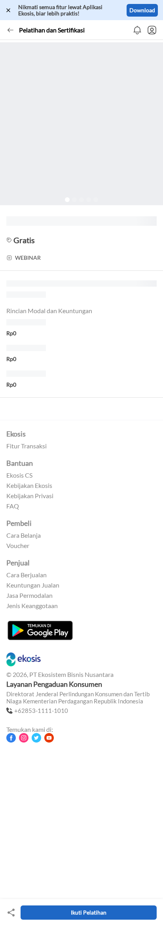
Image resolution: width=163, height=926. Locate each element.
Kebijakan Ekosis (29, 485)
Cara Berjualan (26, 574)
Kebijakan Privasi (29, 495)
